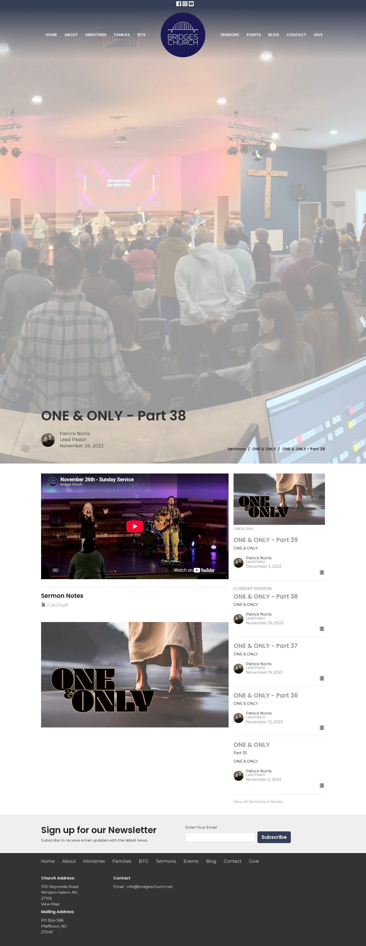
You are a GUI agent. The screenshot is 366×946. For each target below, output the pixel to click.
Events (253, 34)
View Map (50, 904)
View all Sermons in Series (258, 801)
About (71, 34)
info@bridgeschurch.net (150, 886)
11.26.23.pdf (57, 605)
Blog (273, 34)
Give (318, 34)
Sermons (229, 34)
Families (122, 34)
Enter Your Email (201, 827)
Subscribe (274, 837)
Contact (296, 34)
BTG (141, 34)
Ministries (95, 34)
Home (51, 34)
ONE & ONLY (264, 449)
